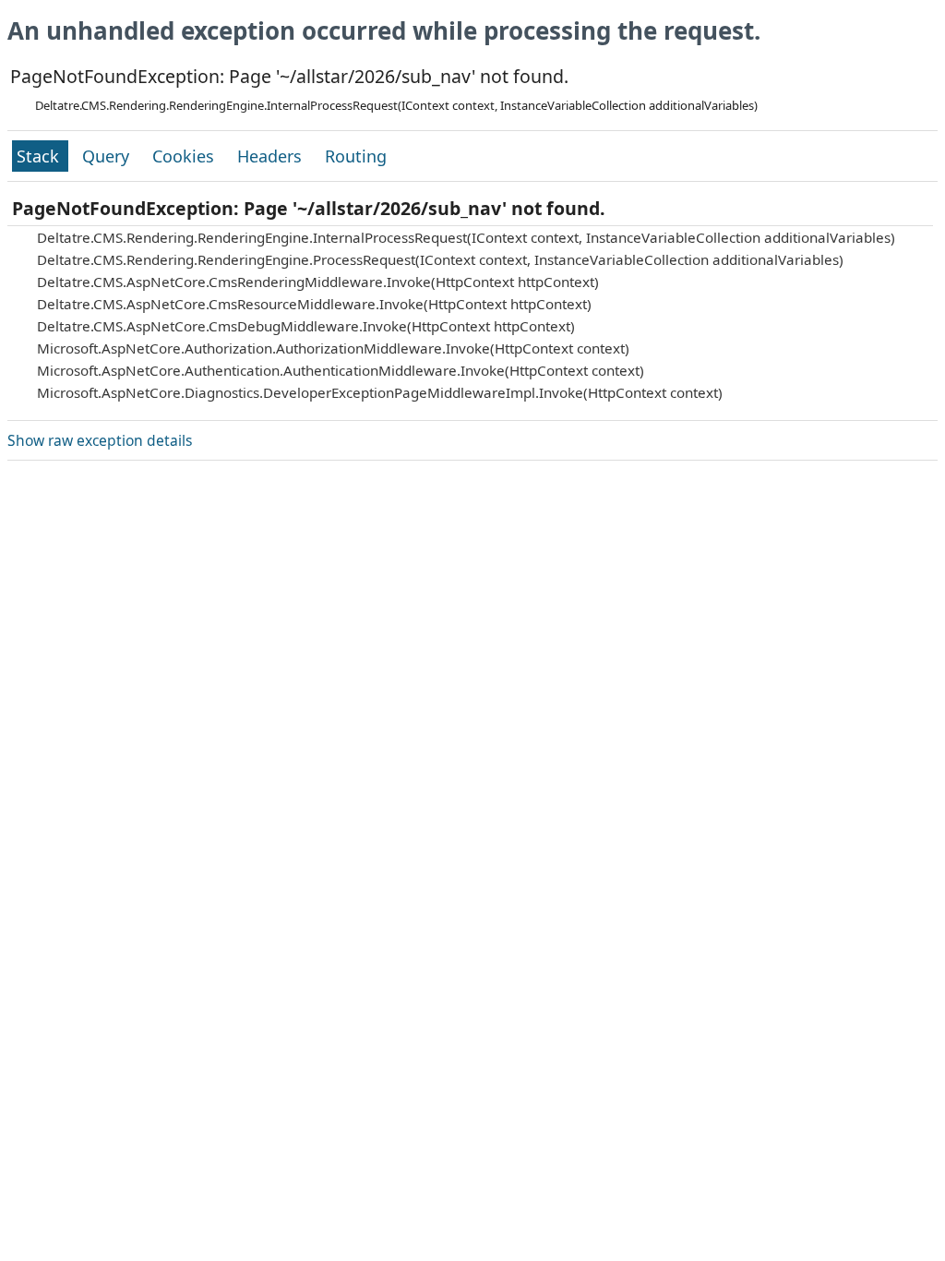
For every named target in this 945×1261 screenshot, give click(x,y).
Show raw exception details (99, 440)
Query (108, 156)
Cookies (185, 156)
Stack (40, 156)
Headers (271, 156)
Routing (356, 156)
